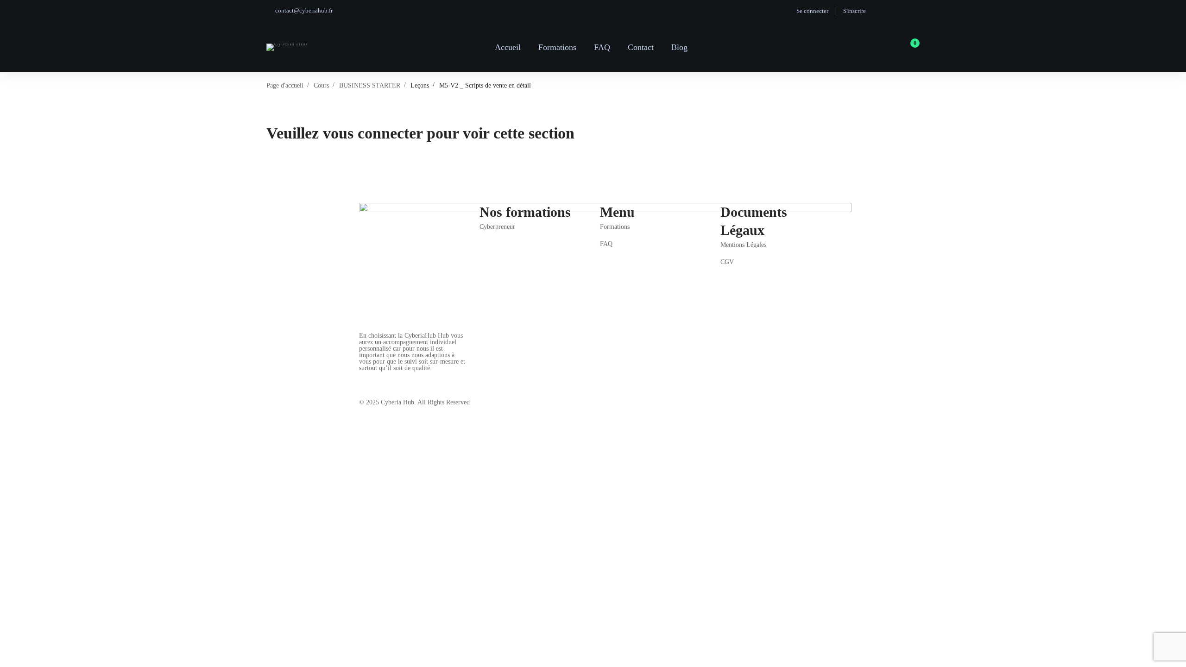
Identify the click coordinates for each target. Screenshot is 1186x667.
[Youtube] (406, 378)
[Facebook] (362, 378)
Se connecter (812, 10)
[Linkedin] (428, 378)
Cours (321, 85)
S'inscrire (854, 10)
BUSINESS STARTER (369, 85)
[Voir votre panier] (912, 47)
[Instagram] (384, 378)
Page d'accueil (284, 85)
